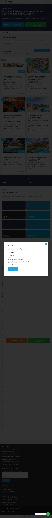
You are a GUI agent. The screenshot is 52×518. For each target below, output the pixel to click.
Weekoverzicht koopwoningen (20, 260)
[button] (45, 243)
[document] (26, 259)
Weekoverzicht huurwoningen (17, 263)
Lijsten (9, 257)
